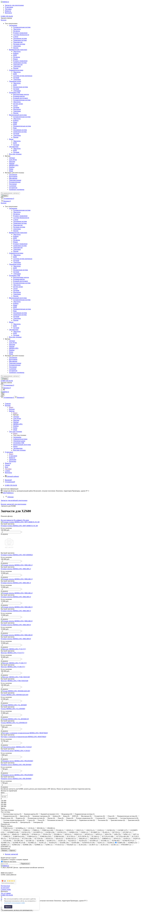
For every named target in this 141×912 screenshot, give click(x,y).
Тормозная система (20, 40)
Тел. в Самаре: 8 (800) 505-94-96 (7, 894)
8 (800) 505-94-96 (7, 16)
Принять (8, 907)
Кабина (15, 53)
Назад (11, 407)
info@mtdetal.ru (8, 493)
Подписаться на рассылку (5, 886)
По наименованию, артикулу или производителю (17, 910)
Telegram (10, 497)
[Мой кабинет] (2, 400)
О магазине (13, 456)
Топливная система (20, 38)
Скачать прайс (6, 889)
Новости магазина (9, 861)
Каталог (12, 409)
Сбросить (12, 850)
